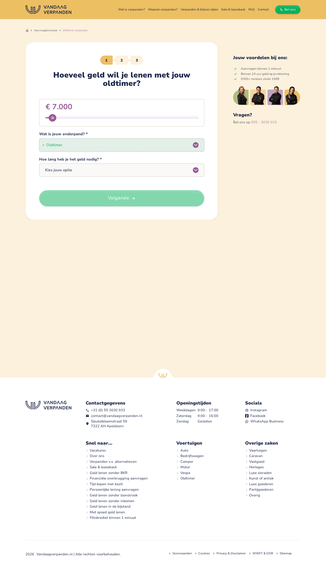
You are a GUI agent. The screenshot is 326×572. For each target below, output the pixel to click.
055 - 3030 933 (264, 122)
